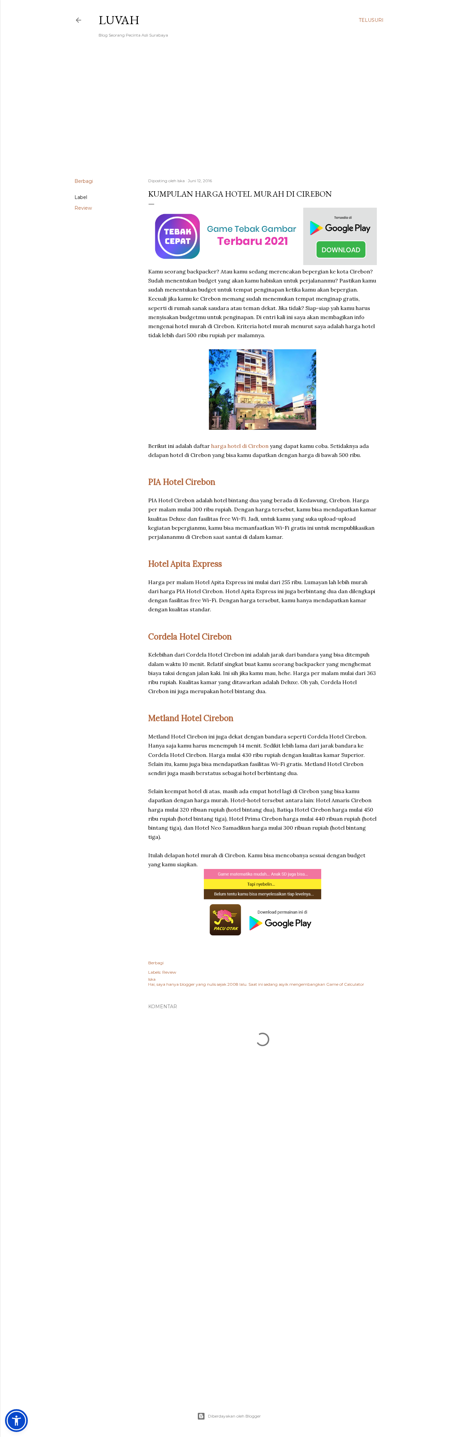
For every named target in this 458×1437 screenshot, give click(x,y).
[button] (16, 1420)
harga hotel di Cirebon (240, 446)
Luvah (119, 20)
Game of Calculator (345, 984)
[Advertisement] (229, 114)
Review (83, 208)
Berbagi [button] (83, 181)
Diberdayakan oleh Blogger (234, 1416)
